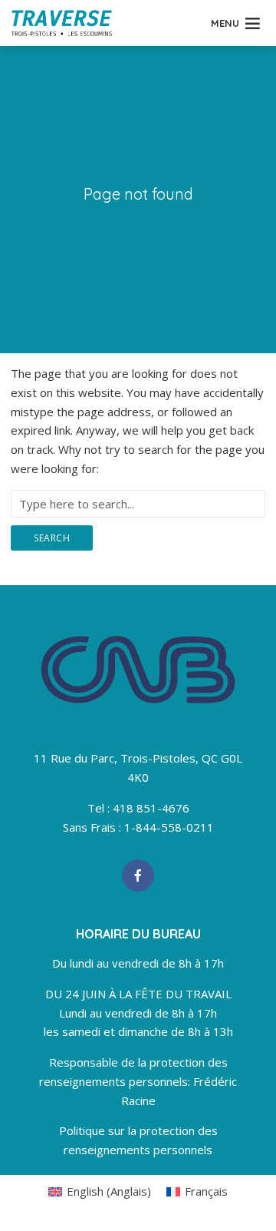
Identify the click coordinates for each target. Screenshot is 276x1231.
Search (52, 537)
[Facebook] (138, 875)
